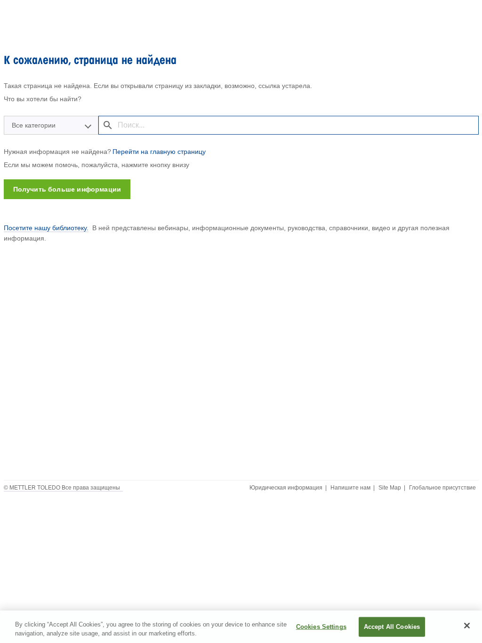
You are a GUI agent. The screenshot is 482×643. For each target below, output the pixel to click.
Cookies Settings (321, 626)
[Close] (467, 625)
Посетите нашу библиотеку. (46, 228)
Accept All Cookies (392, 626)
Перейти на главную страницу (159, 151)
